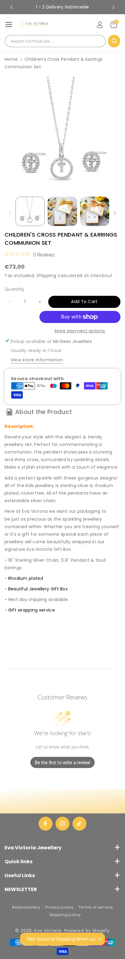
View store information (37, 360)
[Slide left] (10, 213)
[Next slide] (113, 7)
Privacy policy (59, 907)
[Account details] (99, 24)
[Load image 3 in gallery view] (94, 211)
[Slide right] (115, 213)
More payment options (80, 331)
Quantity (14, 289)
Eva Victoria (47, 931)
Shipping (46, 276)
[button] (8, 24)
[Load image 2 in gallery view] (62, 211)
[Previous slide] (12, 7)
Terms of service (96, 907)
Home (11, 59)
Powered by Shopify (87, 931)
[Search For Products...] (114, 41)
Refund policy (26, 907)
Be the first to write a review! (62, 762)
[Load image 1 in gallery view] (30, 211)
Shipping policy (65, 915)
